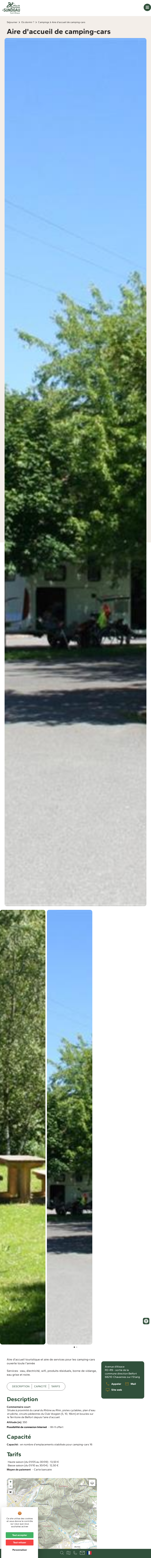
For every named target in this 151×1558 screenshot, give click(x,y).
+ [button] (11, 1482)
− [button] (11, 1486)
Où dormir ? (27, 22)
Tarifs (55, 1386)
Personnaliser (19, 1549)
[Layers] (92, 1483)
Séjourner (12, 22)
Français (89, 1553)
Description (20, 1386)
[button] (74, 1347)
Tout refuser (19, 1542)
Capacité (40, 1386)
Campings (43, 22)
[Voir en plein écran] (10, 1492)
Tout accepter (19, 1535)
